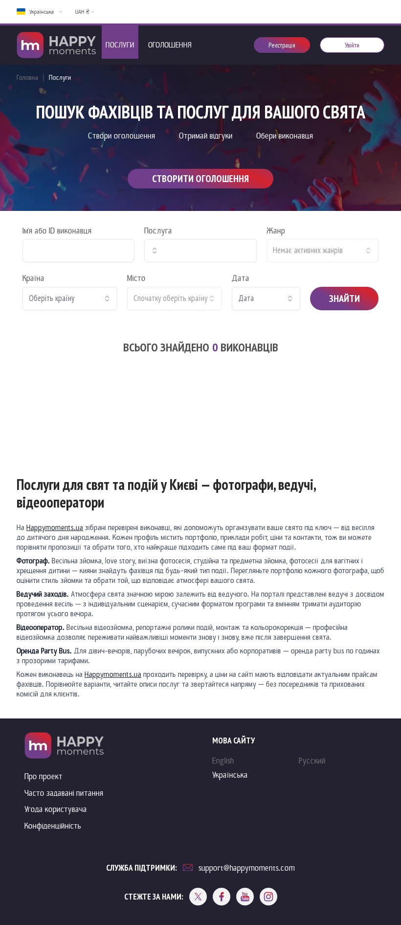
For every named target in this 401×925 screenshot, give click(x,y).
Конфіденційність (52, 826)
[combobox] (200, 250)
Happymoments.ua (54, 528)
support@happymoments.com (247, 868)
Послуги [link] (60, 77)
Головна (27, 77)
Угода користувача (55, 809)
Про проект (43, 776)
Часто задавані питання (64, 793)
